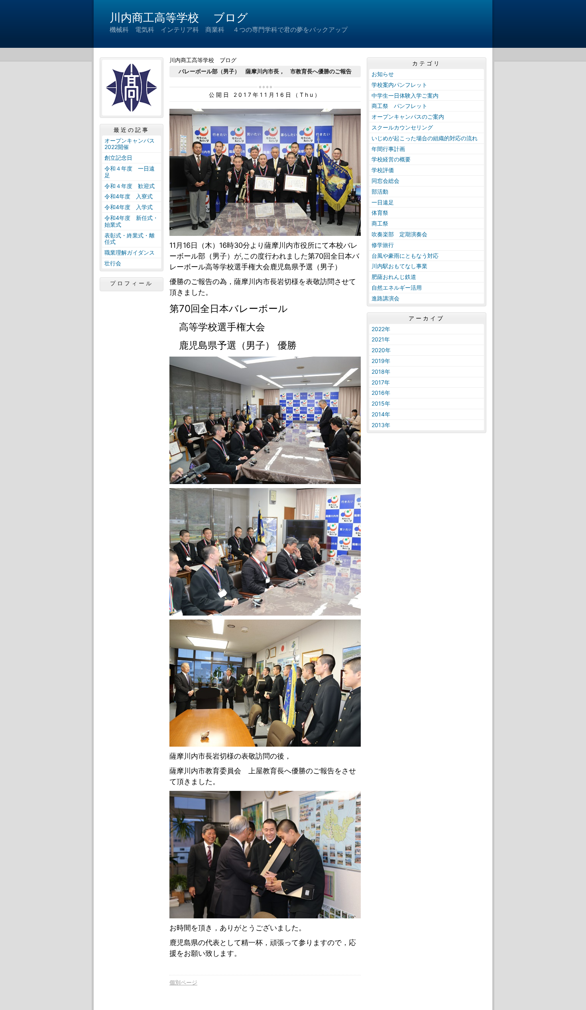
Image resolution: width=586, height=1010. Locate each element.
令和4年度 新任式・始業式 (131, 221)
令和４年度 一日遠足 (129, 171)
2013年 (381, 425)
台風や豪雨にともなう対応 (405, 255)
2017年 (381, 382)
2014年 (381, 414)
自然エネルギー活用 (397, 287)
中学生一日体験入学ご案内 (405, 95)
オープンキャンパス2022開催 (129, 144)
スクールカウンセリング (402, 127)
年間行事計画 (388, 148)
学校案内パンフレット (399, 84)
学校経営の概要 (391, 159)
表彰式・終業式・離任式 (129, 238)
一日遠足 (383, 202)
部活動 (380, 191)
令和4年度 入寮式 (128, 196)
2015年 (381, 403)
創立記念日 (118, 157)
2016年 (381, 392)
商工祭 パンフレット (399, 105)
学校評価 (383, 170)
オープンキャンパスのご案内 (408, 116)
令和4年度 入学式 (128, 207)
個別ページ (183, 982)
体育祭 (380, 212)
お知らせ (383, 74)
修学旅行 (383, 244)
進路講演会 (385, 298)
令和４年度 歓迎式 (129, 185)
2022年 (381, 329)
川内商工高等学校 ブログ (179, 17)
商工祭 (380, 223)
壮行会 (112, 263)
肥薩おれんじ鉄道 (394, 276)
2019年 (381, 360)
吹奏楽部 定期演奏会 (399, 234)
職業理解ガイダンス (129, 252)
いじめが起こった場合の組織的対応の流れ (425, 138)
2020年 (381, 350)
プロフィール (131, 283)
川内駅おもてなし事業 (399, 266)
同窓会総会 (385, 180)
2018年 (381, 371)
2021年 (381, 339)
